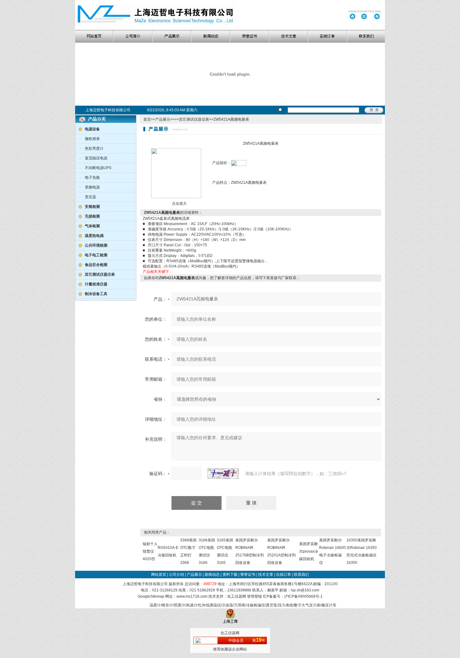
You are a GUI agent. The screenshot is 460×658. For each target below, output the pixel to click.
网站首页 (158, 574)
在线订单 (283, 574)
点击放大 (179, 203)
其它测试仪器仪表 (194, 119)
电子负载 (92, 177)
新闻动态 (212, 574)
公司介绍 (176, 574)
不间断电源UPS (98, 168)
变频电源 (92, 187)
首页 (147, 119)
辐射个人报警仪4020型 (150, 551)
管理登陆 (254, 596)
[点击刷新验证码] (223, 473)
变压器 (90, 197)
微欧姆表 (92, 139)
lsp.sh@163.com (305, 590)
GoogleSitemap (151, 596)
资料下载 (230, 574)
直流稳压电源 (96, 158)
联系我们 (301, 574)
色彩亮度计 (94, 148)
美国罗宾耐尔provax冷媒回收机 (308, 551)
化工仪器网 (236, 596)
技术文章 (265, 574)
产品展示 (162, 119)
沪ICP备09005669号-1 (303, 596)
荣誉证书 (247, 574)
